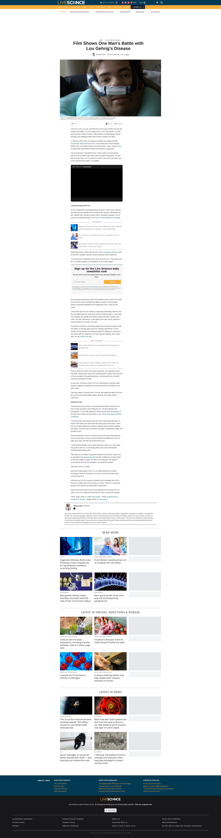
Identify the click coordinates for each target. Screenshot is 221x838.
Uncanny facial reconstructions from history (112, 791)
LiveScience (103, 499)
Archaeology (75, 7)
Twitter (89, 497)
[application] (97, 183)
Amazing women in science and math (110, 786)
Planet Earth (101, 7)
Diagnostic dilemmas (60, 788)
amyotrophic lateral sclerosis (80, 143)
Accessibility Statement (22, 819)
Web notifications (169, 822)
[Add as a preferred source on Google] (110, 810)
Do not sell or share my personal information (182, 826)
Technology (118, 7)
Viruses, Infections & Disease (113, 40)
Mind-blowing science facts (151, 791)
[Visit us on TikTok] (131, 3)
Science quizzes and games (152, 783)
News (127, 54)
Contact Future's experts (72, 819)
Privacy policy (18, 822)
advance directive (90, 457)
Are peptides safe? (125, 11)
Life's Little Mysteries (60, 783)
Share (75, 123)
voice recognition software (108, 252)
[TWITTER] (74, 508)
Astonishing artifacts (60, 791)
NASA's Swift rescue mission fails (104, 11)
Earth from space (59, 786)
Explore (126, 7)
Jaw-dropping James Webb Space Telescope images (115, 783)
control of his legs (86, 336)
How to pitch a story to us (124, 826)
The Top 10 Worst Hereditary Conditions (105, 218)
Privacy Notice (76, 288)
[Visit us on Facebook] (117, 3)
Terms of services (93, 286)
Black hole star (140, 11)
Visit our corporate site (143, 804)
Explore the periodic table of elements (110, 788)
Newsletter (119, 123)
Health (84, 7)
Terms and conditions (171, 819)
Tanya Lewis (102, 54)
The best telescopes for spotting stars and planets (158, 788)
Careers (15, 826)
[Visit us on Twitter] (120, 3)
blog (119, 146)
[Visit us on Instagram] (123, 3)
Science (91, 7)
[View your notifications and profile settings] (157, 2)
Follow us (110, 123)
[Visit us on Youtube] (126, 3)
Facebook (74, 499)
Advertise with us (120, 822)
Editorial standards (70, 826)
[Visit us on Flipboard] (129, 3)
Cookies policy (68, 822)
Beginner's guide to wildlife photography (155, 786)
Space (110, 7)
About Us (116, 819)
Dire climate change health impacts (79, 11)
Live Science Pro (155, 11)
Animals (65, 7)
